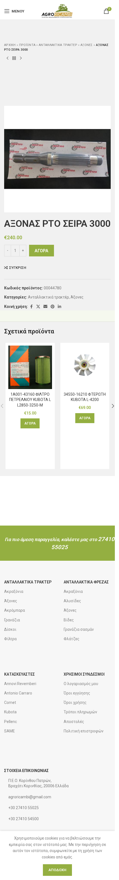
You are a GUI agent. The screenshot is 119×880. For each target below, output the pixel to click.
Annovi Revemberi (20, 683)
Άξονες (87, 45)
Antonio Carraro (18, 693)
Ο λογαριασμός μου (81, 683)
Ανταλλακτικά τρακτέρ (58, 45)
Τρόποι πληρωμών (80, 712)
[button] (30, 423)
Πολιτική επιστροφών (84, 731)
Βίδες (69, 620)
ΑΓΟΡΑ (41, 250)
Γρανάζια (12, 620)
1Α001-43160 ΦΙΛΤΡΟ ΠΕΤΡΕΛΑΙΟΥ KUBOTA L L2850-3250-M (30, 399)
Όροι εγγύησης (77, 693)
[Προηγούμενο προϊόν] (7, 58)
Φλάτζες (71, 639)
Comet (10, 702)
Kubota (10, 712)
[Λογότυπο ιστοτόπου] (57, 11)
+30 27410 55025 (23, 808)
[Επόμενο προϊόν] (20, 58)
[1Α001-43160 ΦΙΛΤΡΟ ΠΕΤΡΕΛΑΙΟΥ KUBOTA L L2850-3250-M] (30, 367)
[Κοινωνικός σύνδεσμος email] (45, 306)
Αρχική (10, 45)
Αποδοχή (57, 870)
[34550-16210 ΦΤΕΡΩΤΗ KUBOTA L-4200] (85, 367)
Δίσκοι (10, 629)
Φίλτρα (10, 639)
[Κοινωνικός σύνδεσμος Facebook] (31, 306)
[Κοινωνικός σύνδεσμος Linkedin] (59, 306)
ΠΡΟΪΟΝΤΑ (27, 45)
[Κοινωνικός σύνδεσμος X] (38, 306)
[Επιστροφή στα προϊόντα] (14, 58)
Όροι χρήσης (75, 702)
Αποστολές (74, 721)
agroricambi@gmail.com (29, 797)
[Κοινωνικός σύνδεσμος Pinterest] (52, 306)
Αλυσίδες (72, 601)
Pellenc (10, 721)
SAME (9, 731)
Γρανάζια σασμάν (79, 629)
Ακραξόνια (13, 591)
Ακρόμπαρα (14, 610)
